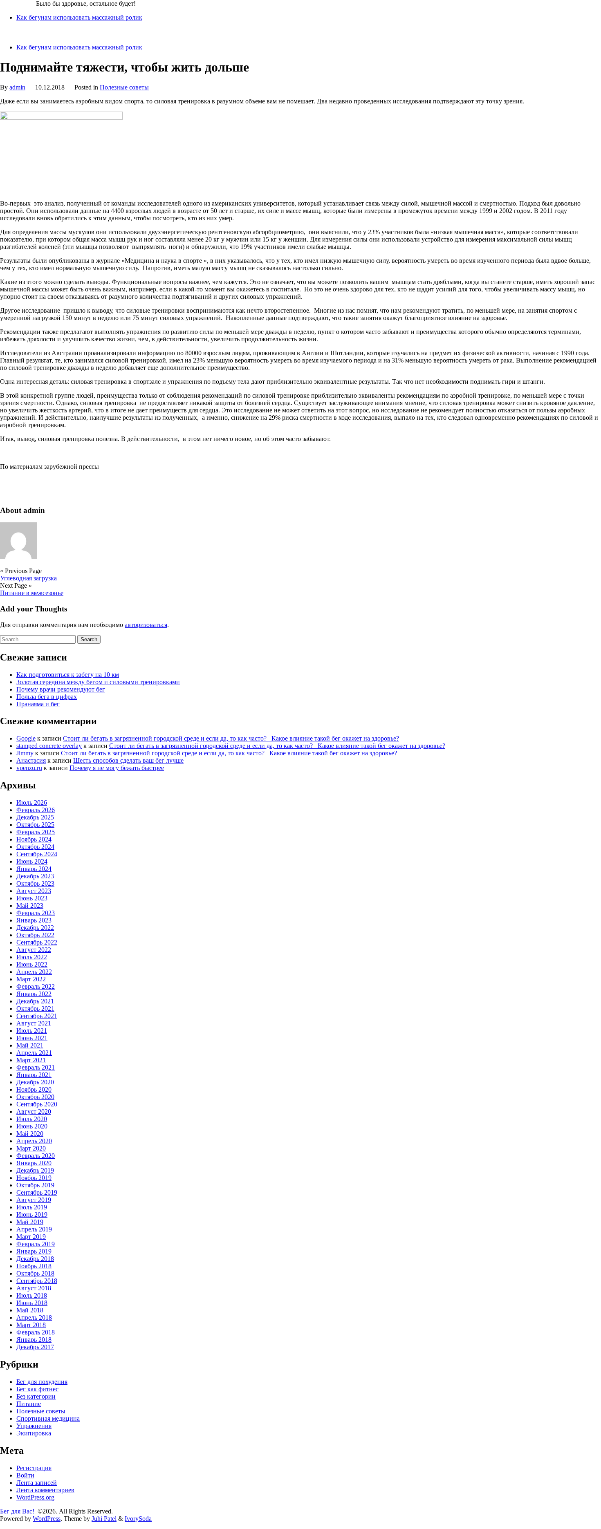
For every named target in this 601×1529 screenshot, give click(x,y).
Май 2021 (29, 1045)
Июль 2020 (31, 1118)
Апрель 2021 (34, 1052)
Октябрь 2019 (35, 1185)
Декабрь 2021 (35, 1001)
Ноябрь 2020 (34, 1089)
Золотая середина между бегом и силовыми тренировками (98, 681)
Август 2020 (33, 1111)
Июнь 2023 (31, 898)
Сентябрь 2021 (36, 1015)
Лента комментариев (45, 1489)
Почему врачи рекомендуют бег (60, 689)
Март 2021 (31, 1060)
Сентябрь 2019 (36, 1192)
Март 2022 (31, 979)
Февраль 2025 (35, 831)
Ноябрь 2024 (34, 839)
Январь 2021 (34, 1074)
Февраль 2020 (35, 1155)
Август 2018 (33, 1288)
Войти (25, 1475)
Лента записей (36, 1482)
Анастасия (31, 760)
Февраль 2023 (35, 912)
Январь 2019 (34, 1251)
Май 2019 (29, 1221)
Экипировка (33, 1433)
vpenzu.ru (29, 767)
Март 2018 (31, 1324)
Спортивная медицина (48, 1418)
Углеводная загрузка (28, 578)
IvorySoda (138, 1518)
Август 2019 (33, 1199)
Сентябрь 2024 (36, 854)
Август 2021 (33, 1023)
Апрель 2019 (34, 1229)
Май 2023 (29, 905)
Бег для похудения (41, 1381)
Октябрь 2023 (35, 883)
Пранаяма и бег (38, 704)
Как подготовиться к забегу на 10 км (67, 674)
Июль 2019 (31, 1207)
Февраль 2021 (35, 1067)
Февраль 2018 (35, 1332)
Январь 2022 (34, 993)
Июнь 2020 (31, 1126)
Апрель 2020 (34, 1140)
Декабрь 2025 (35, 817)
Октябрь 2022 (35, 934)
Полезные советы (124, 87)
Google (26, 738)
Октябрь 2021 (35, 1008)
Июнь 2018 (31, 1302)
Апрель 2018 (34, 1317)
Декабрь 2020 (35, 1082)
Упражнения (34, 1425)
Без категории (36, 1396)
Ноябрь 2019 (34, 1177)
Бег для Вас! (18, 3)
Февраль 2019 (35, 1243)
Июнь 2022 (31, 964)
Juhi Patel (104, 1518)
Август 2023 (33, 890)
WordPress (47, 1518)
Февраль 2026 (35, 809)
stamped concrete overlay (49, 745)
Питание (28, 1403)
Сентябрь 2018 (36, 1280)
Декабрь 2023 (35, 876)
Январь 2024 (34, 868)
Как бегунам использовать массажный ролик (79, 17)
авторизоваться (146, 624)
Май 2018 (29, 1310)
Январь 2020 (34, 1163)
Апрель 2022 (34, 971)
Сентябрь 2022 (36, 942)
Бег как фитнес (37, 1389)
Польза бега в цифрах (46, 696)
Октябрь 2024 (35, 846)
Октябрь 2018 (35, 1273)
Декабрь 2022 (35, 927)
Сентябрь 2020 (36, 1104)
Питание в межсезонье (31, 592)
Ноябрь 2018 (34, 1266)
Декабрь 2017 (35, 1346)
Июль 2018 (31, 1295)
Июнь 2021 (31, 1037)
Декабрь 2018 (35, 1258)
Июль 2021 (31, 1030)
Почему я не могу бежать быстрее (117, 767)
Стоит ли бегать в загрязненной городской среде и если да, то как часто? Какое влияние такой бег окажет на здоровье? (231, 738)
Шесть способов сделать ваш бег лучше (128, 760)
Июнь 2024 (31, 861)
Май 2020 (29, 1133)
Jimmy (25, 753)
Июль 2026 (31, 802)
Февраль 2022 (35, 986)
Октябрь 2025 (35, 824)
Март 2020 (31, 1148)
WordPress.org (35, 1497)
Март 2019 (31, 1236)
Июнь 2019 (31, 1214)
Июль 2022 (31, 957)
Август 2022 (33, 949)
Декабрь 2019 (35, 1170)
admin (17, 87)
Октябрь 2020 (35, 1096)
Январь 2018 (34, 1339)
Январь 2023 (34, 920)
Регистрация (34, 1467)
